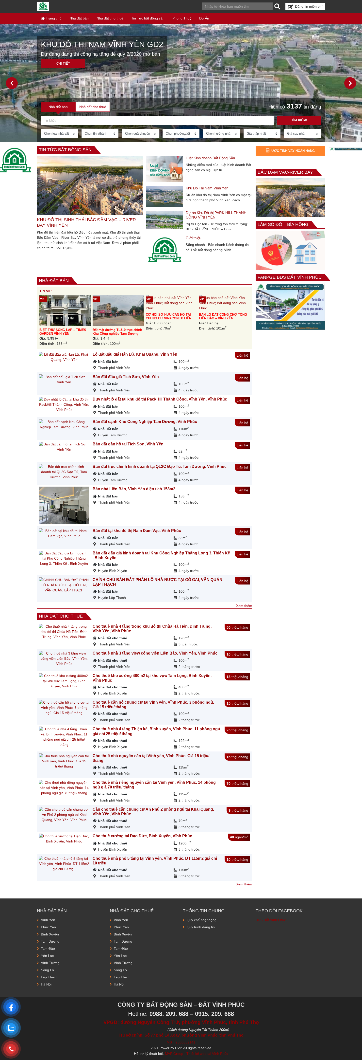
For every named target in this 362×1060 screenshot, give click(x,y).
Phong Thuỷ (181, 18)
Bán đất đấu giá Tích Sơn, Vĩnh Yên (126, 377)
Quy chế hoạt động (201, 920)
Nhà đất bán (79, 18)
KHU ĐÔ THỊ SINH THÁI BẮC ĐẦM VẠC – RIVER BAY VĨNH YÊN (86, 222)
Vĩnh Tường (50, 963)
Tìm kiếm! (299, 120)
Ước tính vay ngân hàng (293, 151)
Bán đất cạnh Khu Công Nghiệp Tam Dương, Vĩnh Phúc (145, 422)
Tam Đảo (48, 948)
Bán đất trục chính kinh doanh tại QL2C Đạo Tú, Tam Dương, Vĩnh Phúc (160, 466)
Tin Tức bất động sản (148, 18)
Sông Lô (47, 970)
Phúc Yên (48, 927)
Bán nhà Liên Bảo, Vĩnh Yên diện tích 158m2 (134, 489)
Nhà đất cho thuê (110, 18)
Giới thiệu (193, 238)
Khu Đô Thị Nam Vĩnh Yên (207, 188)
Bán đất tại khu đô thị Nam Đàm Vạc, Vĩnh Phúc (137, 531)
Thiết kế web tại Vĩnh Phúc (207, 1054)
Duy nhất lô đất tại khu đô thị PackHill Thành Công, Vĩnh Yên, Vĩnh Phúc (160, 399)
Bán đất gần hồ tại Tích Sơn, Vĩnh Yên (128, 444)
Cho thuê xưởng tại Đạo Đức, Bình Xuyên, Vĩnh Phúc (142, 836)
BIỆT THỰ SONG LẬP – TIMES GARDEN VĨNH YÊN (62, 331)
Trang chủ (53, 18)
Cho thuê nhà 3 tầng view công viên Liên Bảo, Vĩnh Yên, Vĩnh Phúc (155, 653)
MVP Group (174, 1054)
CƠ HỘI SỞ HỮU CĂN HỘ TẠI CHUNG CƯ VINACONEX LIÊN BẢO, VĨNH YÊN (168, 318)
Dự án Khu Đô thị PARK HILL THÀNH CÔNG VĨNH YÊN (216, 215)
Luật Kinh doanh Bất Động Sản (210, 158)
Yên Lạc (47, 956)
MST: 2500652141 (181, 1042)
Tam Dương (50, 941)
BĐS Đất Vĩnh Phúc (271, 920)
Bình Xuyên (50, 934)
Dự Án (204, 18)
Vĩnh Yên (48, 920)
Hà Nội (46, 984)
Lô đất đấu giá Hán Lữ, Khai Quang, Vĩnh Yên (135, 354)
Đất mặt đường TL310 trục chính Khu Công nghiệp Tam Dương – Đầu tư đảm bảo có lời (117, 333)
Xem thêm (244, 606)
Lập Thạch (49, 977)
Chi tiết (63, 63)
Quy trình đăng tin (201, 927)
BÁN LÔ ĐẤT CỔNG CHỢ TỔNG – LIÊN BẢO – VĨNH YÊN (224, 316)
